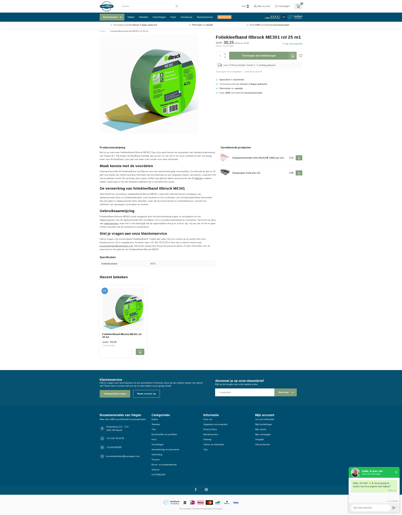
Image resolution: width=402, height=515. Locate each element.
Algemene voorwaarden (215, 424)
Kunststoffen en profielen (164, 434)
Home (103, 31)
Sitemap (207, 439)
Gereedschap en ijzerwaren (165, 449)
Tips (205, 449)
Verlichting (157, 454)
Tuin (154, 429)
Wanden (143, 17)
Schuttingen (159, 17)
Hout (173, 17)
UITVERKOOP (158, 474)
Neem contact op (146, 393)
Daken (131, 17)
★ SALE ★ (224, 17)
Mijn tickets (260, 429)
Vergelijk (259, 439)
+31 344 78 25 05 (115, 438)
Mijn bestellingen (263, 424)
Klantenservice (205, 17)
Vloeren (156, 459)
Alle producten (262, 444)
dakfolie (199, 178)
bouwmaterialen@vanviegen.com (116, 245)
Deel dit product (252, 71)
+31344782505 (114, 447)
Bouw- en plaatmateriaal (164, 464)
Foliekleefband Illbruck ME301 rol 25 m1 (129, 31)
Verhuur (156, 469)
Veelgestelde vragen (115, 393)
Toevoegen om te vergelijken (229, 71)
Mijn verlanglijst (263, 434)
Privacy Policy (210, 429)
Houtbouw (186, 17)
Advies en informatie (213, 444)
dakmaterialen (111, 223)
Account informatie (264, 419)
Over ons (207, 419)
